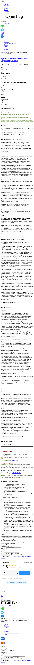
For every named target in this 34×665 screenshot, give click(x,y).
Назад (2, 596)
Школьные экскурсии (10, 7)
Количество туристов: (7, 553)
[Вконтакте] (2, 37)
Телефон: (3, 548)
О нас (5, 634)
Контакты (6, 13)
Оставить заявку (5, 555)
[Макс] (2, 34)
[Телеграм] (2, 31)
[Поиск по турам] (17, 21)
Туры (7, 52)
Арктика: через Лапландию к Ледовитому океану (14, 59)
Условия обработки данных (11, 633)
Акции (6, 8)
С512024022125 (16, 473)
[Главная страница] (12, 19)
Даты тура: (4, 546)
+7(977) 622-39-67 (6, 23)
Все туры (6, 5)
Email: (2, 550)
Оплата (6, 10)
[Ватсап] (3, 27)
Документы (7, 11)
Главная (6, 4)
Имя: (2, 551)
